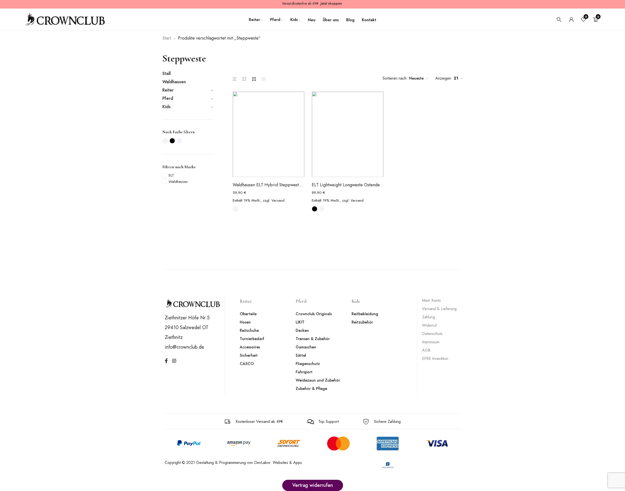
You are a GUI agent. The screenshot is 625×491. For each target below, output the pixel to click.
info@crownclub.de (184, 347)
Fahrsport (304, 372)
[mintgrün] (165, 141)
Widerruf (429, 325)
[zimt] (179, 141)
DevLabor (262, 462)
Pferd (167, 98)
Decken (302, 330)
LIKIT (300, 322)
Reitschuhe (249, 330)
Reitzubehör (362, 322)
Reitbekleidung (365, 314)
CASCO (247, 363)
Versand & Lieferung (439, 309)
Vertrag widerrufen (312, 485)
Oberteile (248, 314)
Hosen (245, 322)
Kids (166, 107)
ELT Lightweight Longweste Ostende (346, 185)
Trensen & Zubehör (313, 339)
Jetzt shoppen (331, 3)
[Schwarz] (172, 141)
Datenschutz (432, 333)
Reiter (168, 90)
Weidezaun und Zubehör (318, 380)
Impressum (430, 342)
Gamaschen (306, 347)
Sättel (301, 355)
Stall (166, 73)
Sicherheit (249, 355)
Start (166, 38)
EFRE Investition (435, 358)
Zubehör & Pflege (311, 388)
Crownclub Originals (314, 314)
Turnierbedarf (252, 339)
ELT (171, 175)
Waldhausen (174, 82)
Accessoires (250, 347)
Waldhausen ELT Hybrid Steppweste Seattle (268, 185)
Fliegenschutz (308, 363)
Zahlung (428, 317)
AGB (426, 350)
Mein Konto (431, 300)
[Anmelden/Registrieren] (571, 19)
